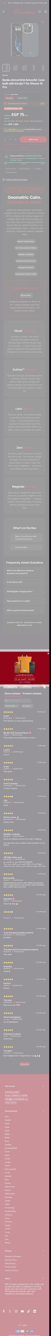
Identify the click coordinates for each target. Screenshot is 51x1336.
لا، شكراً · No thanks (24, 682)
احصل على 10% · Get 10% (24, 679)
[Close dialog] (48, 653)
